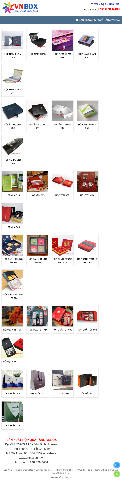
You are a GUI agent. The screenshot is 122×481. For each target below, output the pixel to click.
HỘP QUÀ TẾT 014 (37, 329)
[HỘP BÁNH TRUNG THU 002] (37, 245)
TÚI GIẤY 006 (13, 393)
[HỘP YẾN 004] (87, 181)
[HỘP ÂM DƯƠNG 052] (87, 111)
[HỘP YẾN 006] (12, 213)
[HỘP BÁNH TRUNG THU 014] (12, 245)
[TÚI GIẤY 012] (87, 380)
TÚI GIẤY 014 (62, 393)
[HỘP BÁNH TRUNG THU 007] (87, 245)
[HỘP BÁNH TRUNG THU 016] (62, 245)
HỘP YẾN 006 (13, 227)
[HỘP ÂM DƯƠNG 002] (12, 111)
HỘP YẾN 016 (13, 195)
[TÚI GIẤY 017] (37, 380)
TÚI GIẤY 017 (37, 393)
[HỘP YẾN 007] (62, 181)
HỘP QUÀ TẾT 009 (62, 329)
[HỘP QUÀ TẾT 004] (87, 316)
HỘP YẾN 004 (87, 195)
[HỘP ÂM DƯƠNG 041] (37, 111)
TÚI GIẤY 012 (87, 393)
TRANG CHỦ (56, 477)
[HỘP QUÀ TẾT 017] (12, 316)
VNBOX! (68, 477)
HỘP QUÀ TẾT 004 (87, 329)
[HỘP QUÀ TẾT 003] (12, 348)
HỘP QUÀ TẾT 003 (13, 361)
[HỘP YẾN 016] (12, 181)
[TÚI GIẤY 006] (12, 380)
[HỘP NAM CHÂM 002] (37, 40)
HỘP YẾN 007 (62, 195)
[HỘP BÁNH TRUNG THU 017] (12, 280)
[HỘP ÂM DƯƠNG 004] (12, 146)
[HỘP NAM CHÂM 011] (12, 75)
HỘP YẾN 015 (38, 195)
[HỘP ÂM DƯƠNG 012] (62, 111)
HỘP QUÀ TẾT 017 (13, 329)
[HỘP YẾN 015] (37, 181)
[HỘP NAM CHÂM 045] (12, 40)
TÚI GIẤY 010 (13, 425)
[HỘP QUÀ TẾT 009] (62, 316)
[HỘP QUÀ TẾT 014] (37, 316)
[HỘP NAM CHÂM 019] (62, 40)
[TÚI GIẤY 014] (62, 380)
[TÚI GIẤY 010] (12, 412)
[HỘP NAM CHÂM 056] (87, 40)
